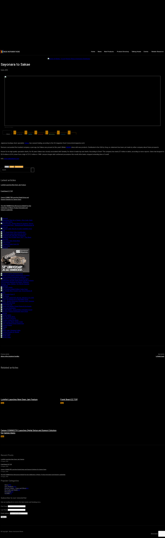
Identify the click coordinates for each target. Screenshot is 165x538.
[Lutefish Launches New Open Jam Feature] (29, 384)
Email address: (5, 513)
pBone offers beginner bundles (10, 356)
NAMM (68, 147)
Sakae (27, 143)
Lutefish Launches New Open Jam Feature (13, 185)
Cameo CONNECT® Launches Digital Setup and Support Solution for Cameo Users (15, 199)
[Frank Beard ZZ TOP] (88, 384)
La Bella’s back (160, 356)
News (2, 402)
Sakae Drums (18, 166)
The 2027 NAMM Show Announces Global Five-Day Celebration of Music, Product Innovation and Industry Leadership (16, 208)
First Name (4, 506)
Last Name (4, 510)
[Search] (32, 170)
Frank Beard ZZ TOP (7, 191)
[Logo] (14, 51)
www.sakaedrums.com (11, 159)
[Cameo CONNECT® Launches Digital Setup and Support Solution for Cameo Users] (29, 415)
